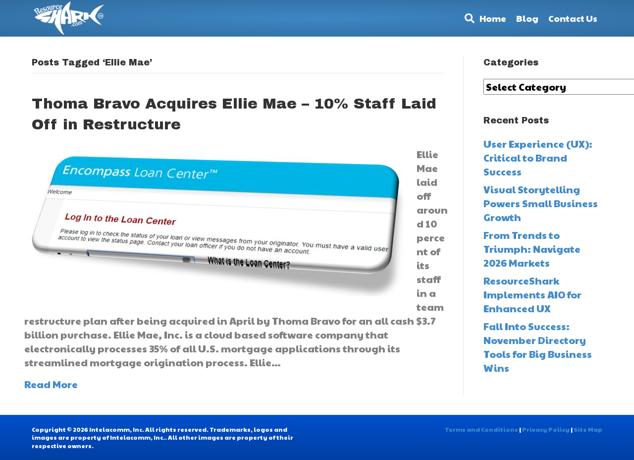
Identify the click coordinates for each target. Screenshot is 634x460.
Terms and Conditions (481, 429)
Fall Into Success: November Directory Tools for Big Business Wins (537, 347)
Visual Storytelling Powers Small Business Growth (540, 203)
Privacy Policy (546, 429)
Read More (51, 384)
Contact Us (572, 18)
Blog (527, 18)
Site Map (588, 429)
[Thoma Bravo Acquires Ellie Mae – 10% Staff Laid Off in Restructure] (214, 221)
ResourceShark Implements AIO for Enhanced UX (532, 294)
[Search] (467, 18)
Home (492, 18)
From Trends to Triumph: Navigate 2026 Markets (532, 249)
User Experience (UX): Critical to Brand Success (537, 157)
